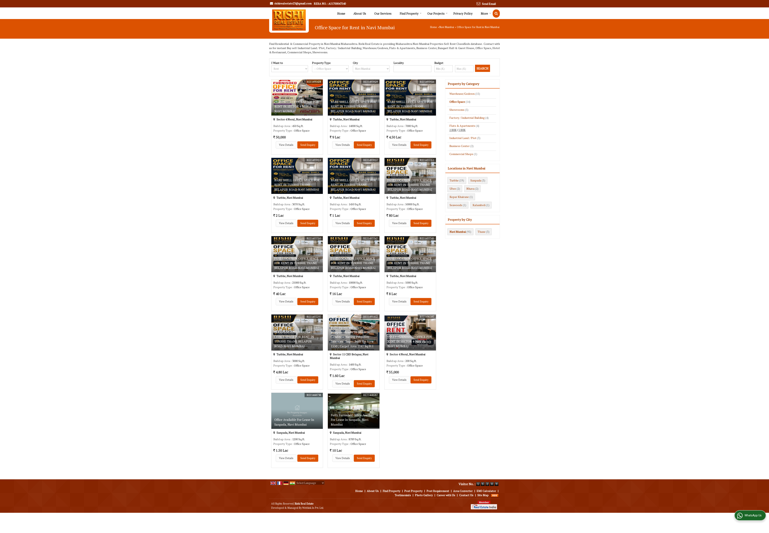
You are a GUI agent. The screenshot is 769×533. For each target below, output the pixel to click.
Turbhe (454, 180)
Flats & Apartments (462, 126)
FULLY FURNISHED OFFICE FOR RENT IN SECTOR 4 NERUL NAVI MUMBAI (410, 341)
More (484, 13)
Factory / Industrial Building (467, 118)
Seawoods (456, 205)
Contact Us (466, 495)
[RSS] (494, 495)
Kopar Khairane (459, 197)
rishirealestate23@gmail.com (293, 3)
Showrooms (456, 110)
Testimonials (403, 495)
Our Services (383, 13)
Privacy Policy (463, 13)
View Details (286, 145)
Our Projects (436, 13)
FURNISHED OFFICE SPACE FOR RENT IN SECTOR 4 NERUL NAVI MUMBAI (296, 106)
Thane (481, 232)
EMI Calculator (486, 491)
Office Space (457, 102)
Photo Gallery (424, 495)
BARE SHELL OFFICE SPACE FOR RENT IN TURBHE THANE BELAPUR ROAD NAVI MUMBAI (353, 106)
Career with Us (446, 495)
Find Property (409, 13)
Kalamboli (479, 205)
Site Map (483, 495)
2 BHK (453, 130)
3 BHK (462, 130)
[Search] (496, 13)
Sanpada (475, 180)
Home (341, 13)
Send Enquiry (307, 145)
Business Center (459, 146)
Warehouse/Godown (462, 94)
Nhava (470, 188)
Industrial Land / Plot (462, 138)
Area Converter (463, 491)
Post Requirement (438, 491)
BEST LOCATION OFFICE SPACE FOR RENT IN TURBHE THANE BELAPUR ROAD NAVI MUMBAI (410, 184)
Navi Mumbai (446, 27)
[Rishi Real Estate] (289, 20)
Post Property (413, 491)
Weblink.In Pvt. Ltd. (313, 508)
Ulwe (453, 188)
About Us (359, 13)
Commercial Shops (461, 154)
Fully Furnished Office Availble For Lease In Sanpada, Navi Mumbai (352, 419)
